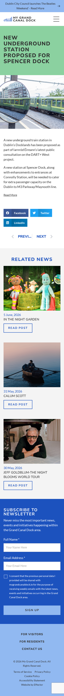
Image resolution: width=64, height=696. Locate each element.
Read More (10, 195)
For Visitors (32, 634)
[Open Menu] (56, 19)
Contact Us (32, 649)
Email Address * (14, 558)
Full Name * (11, 539)
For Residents (32, 642)
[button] (16, 213)
